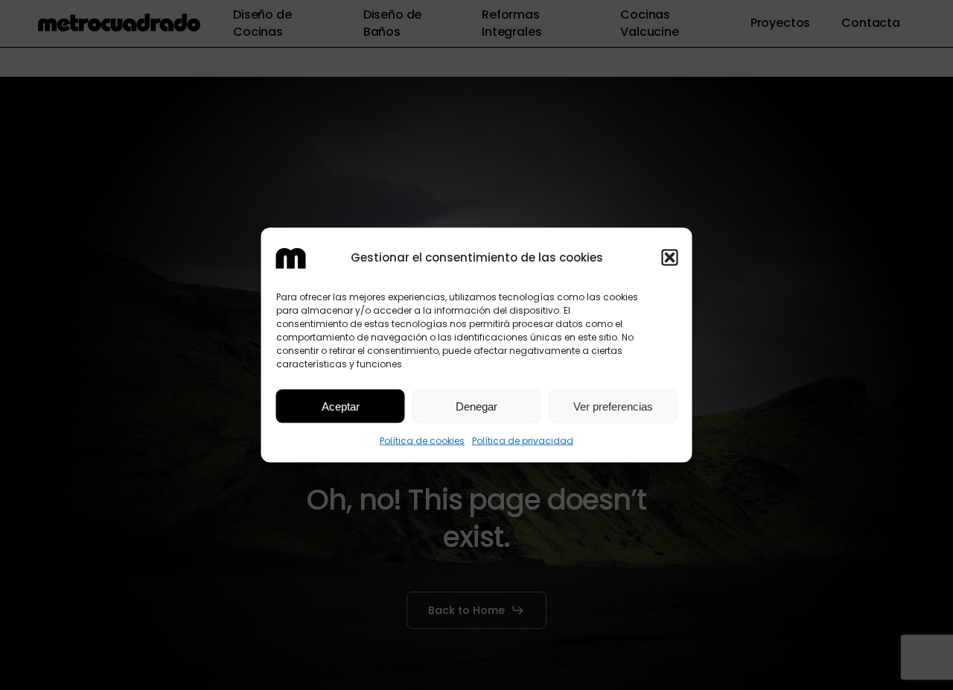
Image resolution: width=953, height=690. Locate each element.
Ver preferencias (613, 405)
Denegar (476, 405)
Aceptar (341, 405)
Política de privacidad (522, 440)
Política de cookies (422, 440)
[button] (670, 257)
